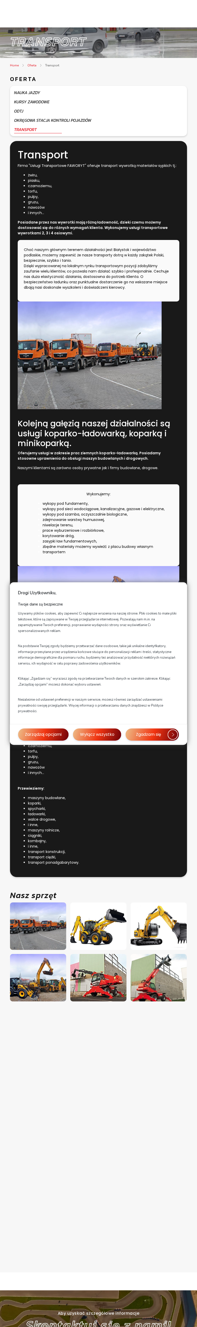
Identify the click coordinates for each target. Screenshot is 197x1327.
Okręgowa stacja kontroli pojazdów (52, 120)
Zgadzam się (148, 734)
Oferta (31, 65)
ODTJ (18, 111)
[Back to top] (188, 1318)
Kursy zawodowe (32, 101)
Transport (52, 65)
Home (14, 65)
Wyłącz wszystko (97, 734)
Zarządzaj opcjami (43, 734)
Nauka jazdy (27, 92)
